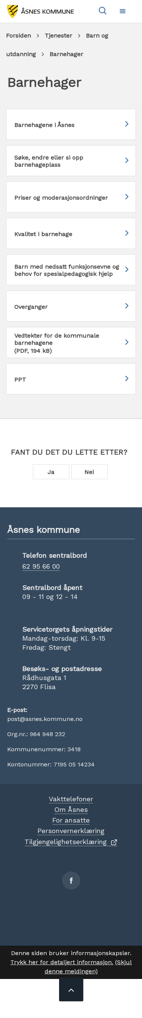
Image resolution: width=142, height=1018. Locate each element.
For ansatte (71, 820)
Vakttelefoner (71, 799)
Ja (51, 471)
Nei (89, 471)
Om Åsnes (71, 809)
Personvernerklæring (71, 831)
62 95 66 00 (41, 566)
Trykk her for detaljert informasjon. (61, 962)
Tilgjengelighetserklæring (66, 842)
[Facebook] (71, 880)
